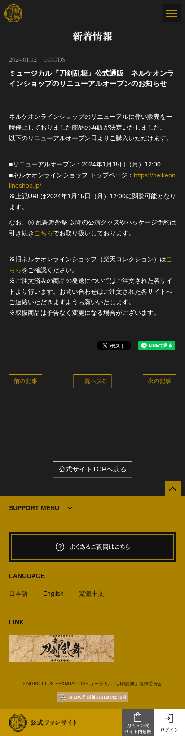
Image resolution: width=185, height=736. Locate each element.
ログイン (169, 729)
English (53, 593)
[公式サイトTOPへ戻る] (173, 489)
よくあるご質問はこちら (100, 547)
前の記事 (25, 381)
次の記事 (159, 381)
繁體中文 (91, 593)
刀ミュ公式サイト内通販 (137, 728)
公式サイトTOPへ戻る (93, 469)
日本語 (18, 593)
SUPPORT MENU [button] (34, 508)
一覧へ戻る (93, 381)
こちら (43, 233)
